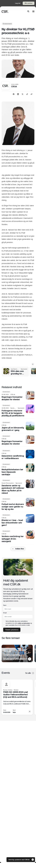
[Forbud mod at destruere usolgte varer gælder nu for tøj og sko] (18, 504)
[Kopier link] (31, 94)
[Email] (27, 94)
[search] (28, 11)
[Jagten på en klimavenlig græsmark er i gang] (18, 427)
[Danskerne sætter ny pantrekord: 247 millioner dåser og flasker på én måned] (18, 486)
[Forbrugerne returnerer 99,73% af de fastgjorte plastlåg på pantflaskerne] (18, 410)
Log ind (17, 3)
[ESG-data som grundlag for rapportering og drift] (15, 372)
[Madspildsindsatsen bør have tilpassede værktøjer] (18, 469)
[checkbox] (4, 623)
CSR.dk (14, 86)
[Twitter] (22, 94)
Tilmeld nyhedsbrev (11, 629)
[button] (32, 364)
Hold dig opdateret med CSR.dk (19, 859)
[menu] (33, 11)
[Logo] (5, 11)
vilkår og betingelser (24, 623)
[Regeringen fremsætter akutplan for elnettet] (18, 396)
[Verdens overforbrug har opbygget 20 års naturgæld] (18, 536)
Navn (4, 605)
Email (4, 613)
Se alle (28, 673)
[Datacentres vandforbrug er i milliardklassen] (18, 455)
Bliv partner (28, 3)
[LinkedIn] (18, 94)
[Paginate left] (3, 653)
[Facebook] (13, 94)
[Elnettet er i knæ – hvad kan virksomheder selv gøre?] (18, 520)
